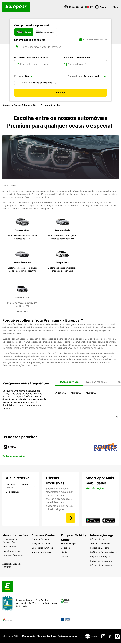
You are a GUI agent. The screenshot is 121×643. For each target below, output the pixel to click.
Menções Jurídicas (46, 636)
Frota (27, 105)
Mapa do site (28, 636)
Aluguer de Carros (11, 105)
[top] (117, 417)
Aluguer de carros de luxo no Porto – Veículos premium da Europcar (61, 393)
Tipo (35, 105)
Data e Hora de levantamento (31, 57)
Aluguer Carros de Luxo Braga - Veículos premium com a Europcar (91, 393)
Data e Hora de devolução (76, 57)
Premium (45, 105)
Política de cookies (67, 636)
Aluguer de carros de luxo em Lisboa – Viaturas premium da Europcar (76, 393)
